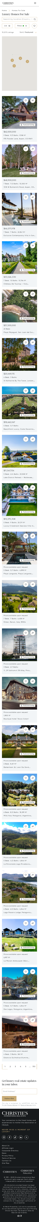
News (4, 1153)
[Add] (35, 3)
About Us (5, 1145)
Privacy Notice (12, 1105)
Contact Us (6, 1160)
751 (33, 1067)
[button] (28, 124)
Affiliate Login (8, 1148)
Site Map (5, 1163)
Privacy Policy (7, 1155)
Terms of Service (26, 1105)
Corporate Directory (10, 1150)
